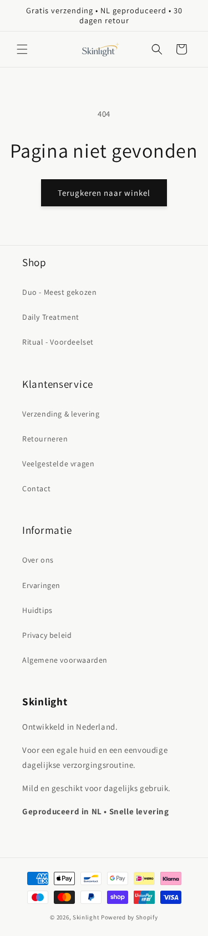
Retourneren (45, 439)
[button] (22, 49)
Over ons (38, 560)
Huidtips (37, 610)
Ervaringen (41, 585)
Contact (36, 488)
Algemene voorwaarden (65, 660)
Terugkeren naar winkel (104, 193)
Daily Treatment (50, 317)
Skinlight (86, 917)
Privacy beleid (47, 635)
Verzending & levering (61, 414)
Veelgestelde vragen (58, 464)
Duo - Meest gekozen (59, 292)
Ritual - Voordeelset (58, 342)
